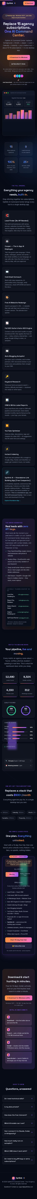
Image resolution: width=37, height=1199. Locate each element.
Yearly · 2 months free (25, 874)
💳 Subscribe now (18, 946)
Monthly (12, 874)
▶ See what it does (18, 64)
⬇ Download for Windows (19, 57)
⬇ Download (29, 3)
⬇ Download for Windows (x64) (18, 998)
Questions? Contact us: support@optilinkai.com (18, 1187)
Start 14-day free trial (18, 940)
